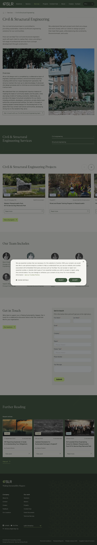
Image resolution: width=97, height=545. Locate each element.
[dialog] (48, 272)
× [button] (83, 261)
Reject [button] (61, 280)
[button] (22, 280)
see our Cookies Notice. (32, 275)
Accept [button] (75, 280)
